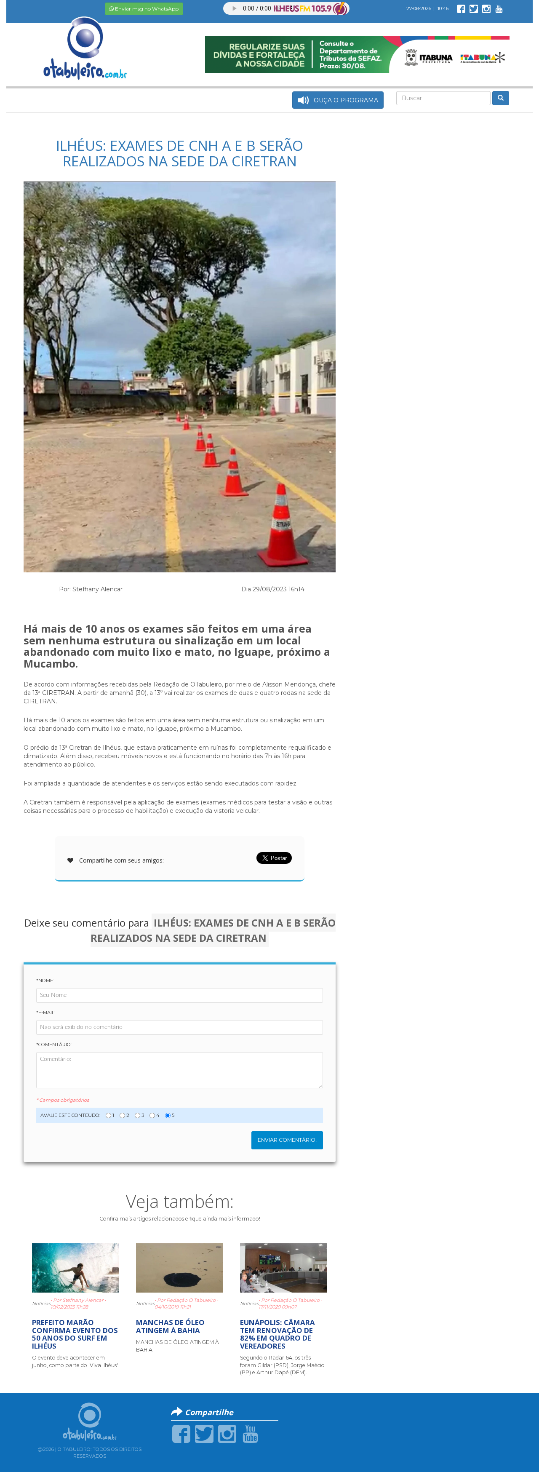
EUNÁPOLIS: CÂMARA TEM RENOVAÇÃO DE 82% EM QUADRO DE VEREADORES (277, 1333)
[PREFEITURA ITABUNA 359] (357, 54)
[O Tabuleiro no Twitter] (474, 8)
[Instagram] (227, 1433)
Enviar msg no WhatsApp (146, 8)
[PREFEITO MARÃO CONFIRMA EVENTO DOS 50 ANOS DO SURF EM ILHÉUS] (75, 1268)
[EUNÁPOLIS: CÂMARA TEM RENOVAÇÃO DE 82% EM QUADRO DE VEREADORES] (283, 1268)
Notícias (41, 1303)
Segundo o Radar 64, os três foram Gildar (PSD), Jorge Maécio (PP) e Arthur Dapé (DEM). (282, 1365)
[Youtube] (250, 1433)
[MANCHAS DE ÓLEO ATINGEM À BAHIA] (179, 1268)
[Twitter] (204, 1433)
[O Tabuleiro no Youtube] (499, 8)
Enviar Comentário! (287, 1140)
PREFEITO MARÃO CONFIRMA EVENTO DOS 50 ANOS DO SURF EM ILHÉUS (75, 1333)
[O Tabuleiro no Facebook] (461, 8)
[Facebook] (181, 1433)
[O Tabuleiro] (85, 39)
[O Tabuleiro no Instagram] (486, 8)
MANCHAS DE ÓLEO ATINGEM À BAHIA (170, 1326)
